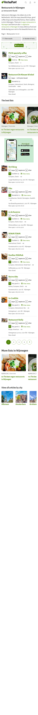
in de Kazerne (14, 211)
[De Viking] (4, 168)
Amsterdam (20, 404)
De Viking (12, 166)
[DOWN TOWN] (4, 235)
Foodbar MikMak (15, 255)
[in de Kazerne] (4, 213)
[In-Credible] (4, 300)
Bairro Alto (13, 276)
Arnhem (33, 404)
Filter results (8, 38)
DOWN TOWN (14, 233)
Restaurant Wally (15, 319)
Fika (10, 188)
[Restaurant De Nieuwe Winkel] (4, 76)
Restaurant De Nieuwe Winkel (21, 74)
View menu (24, 60)
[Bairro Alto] (4, 278)
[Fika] (4, 190)
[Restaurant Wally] (4, 321)
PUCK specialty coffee (17, 53)
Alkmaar (5, 404)
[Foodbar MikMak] (4, 256)
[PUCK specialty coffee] (4, 54)
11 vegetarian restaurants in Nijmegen (15, 25)
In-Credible (13, 298)
